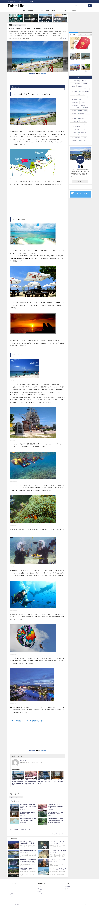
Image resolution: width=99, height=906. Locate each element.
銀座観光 (83, 102)
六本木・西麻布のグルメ (76, 126)
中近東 (53, 10)
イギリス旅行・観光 (76, 83)
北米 (42, 10)
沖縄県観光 (83, 105)
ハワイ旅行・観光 (75, 80)
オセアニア (66, 10)
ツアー (73, 94)
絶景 (86, 110)
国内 (24, 10)
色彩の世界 (74, 110)
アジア (36, 10)
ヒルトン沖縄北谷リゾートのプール (55, 834)
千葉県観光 (85, 83)
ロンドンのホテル (83, 140)
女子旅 (80, 110)
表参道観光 (74, 118)
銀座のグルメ (84, 80)
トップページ (39, 893)
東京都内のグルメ (80, 94)
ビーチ (88, 113)
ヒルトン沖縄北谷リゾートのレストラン (20, 829)
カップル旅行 (74, 124)
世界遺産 (86, 107)
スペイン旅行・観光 (76, 129)
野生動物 (80, 86)
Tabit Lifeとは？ (11, 904)
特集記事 (38, 888)
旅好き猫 (64, 38)
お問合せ (66, 889)
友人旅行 (73, 86)
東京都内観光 (81, 118)
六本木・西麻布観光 (84, 124)
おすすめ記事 (39, 889)
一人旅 (84, 129)
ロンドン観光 (74, 91)
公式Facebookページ (69, 886)
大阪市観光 (84, 121)
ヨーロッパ (30, 10)
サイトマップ (39, 886)
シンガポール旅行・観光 (76, 107)
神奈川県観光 (74, 99)
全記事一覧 (39, 891)
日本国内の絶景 (75, 105)
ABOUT (80, 181)
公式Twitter (67, 888)
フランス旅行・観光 (76, 137)
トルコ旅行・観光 (75, 121)
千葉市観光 (74, 132)
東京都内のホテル (75, 102)
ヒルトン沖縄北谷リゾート (19, 25)
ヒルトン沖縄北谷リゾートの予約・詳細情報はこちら (26, 720)
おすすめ (74, 10)
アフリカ (59, 10)
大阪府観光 (74, 113)
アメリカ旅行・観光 (83, 132)
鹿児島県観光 (74, 140)
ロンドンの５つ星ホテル (85, 91)
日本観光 (84, 137)
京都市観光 (81, 113)
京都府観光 (78, 134)
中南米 (47, 10)
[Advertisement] (37, 80)
